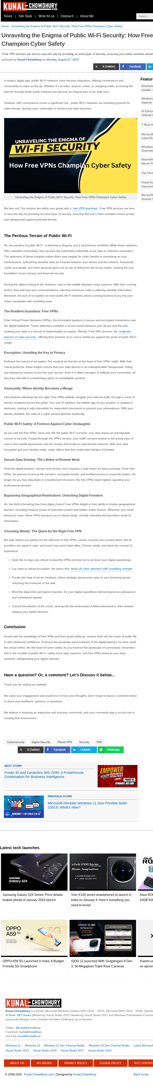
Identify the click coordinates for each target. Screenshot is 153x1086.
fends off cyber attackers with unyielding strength (101, 568)
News (8, 16)
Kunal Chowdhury (84, 1074)
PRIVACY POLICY (75, 1063)
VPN (99, 742)
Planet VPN (65, 742)
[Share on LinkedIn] (84, 752)
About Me (87, 16)
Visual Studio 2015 (100, 1050)
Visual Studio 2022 (17, 1050)
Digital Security (41, 742)
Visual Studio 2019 (45, 1050)
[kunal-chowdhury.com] (31, 10)
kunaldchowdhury (31, 1031)
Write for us (46, 16)
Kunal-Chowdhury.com (39, 1074)
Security (84, 742)
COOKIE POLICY (111, 1063)
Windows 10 (32, 1045)
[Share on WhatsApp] (111, 752)
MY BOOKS (44, 1063)
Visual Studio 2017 (72, 1050)
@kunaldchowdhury (28, 1027)
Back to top (141, 1074)
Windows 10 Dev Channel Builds (109, 1045)
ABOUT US (17, 1063)
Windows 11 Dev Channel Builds (64, 1045)
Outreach (67, 16)
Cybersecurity (16, 742)
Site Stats (25, 16)
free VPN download (85, 208)
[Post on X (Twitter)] (106, 69)
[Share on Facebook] (133, 69)
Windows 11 (13, 1045)
